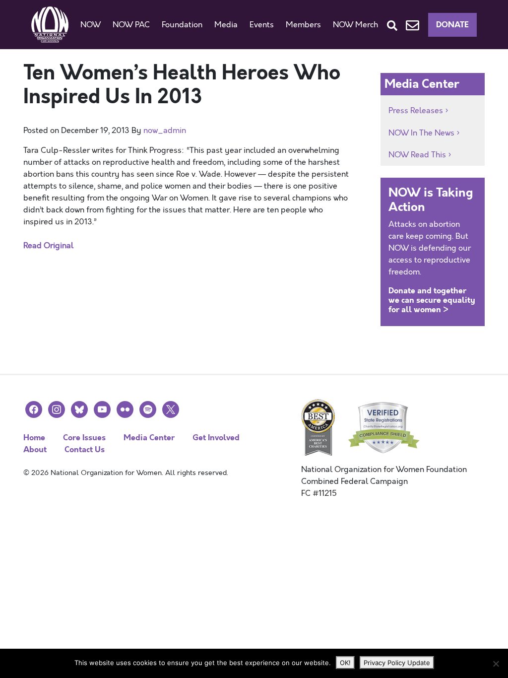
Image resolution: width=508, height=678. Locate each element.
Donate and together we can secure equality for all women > (431, 300)
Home (34, 437)
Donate (452, 24)
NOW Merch (355, 24)
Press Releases (415, 110)
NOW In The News (421, 133)
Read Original (48, 245)
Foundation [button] (182, 24)
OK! (345, 663)
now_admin (164, 130)
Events (262, 24)
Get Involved (216, 437)
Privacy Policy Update (397, 663)
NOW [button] (90, 24)
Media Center (149, 437)
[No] (496, 664)
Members (303, 24)
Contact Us (84, 449)
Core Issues (84, 437)
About (35, 449)
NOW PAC (131, 24)
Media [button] (226, 24)
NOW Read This (417, 154)
